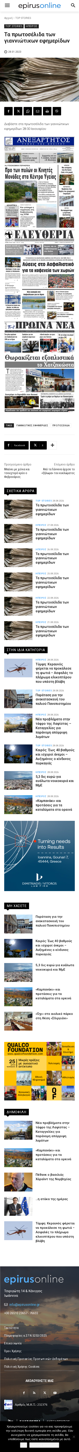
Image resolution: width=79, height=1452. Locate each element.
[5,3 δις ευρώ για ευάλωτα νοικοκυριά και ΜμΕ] (18, 780)
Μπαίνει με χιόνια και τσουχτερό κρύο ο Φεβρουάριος (17, 473)
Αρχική (8, 18)
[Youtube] (55, 1393)
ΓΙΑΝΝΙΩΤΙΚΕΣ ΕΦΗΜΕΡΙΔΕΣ (32, 425)
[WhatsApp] (28, 111)
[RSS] (34, 1393)
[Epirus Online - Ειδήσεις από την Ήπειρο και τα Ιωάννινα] (39, 1280)
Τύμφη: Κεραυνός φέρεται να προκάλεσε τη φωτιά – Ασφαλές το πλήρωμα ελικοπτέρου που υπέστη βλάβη (54, 673)
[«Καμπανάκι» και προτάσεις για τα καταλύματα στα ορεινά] (18, 804)
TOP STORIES (23, 18)
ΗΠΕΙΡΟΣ (31, 26)
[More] (52, 445)
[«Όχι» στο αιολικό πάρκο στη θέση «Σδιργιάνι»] (18, 1021)
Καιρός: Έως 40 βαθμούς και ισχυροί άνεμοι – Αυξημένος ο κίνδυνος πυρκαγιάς (55, 756)
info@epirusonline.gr (24, 1305)
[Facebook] (8, 111)
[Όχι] (74, 1437)
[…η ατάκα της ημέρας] (18, 1206)
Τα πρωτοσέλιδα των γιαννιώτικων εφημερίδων (52, 509)
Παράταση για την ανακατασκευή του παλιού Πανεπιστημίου (53, 699)
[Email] (37, 111)
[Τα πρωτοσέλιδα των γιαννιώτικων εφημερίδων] (18, 509)
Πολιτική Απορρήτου (44, 1445)
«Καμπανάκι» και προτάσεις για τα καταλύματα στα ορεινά (54, 805)
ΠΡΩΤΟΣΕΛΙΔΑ (61, 425)
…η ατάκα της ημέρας (52, 1199)
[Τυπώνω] (47, 111)
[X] (18, 111)
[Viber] (57, 111)
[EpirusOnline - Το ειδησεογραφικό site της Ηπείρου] (39, 6)
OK (23, 1445)
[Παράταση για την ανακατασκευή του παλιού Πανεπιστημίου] (18, 699)
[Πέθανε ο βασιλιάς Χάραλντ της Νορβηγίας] (18, 1182)
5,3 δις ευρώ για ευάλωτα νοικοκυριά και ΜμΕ (55, 781)
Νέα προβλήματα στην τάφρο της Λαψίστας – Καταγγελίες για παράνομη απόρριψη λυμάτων (53, 728)
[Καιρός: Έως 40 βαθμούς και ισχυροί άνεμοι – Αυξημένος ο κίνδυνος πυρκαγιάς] (18, 753)
